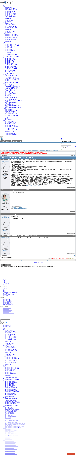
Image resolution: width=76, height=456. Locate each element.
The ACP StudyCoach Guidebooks (11, 26)
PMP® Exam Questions (9, 92)
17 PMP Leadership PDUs (9, 47)
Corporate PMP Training (9, 20)
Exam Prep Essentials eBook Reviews (11, 115)
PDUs (4, 43)
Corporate (4, 74)
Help (3, 289)
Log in (2, 323)
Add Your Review (8, 117)
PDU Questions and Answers (10, 131)
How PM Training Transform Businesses (12, 78)
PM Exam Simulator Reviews (10, 111)
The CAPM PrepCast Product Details (11, 37)
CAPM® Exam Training (7, 311)
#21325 (73, 235)
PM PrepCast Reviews (9, 109)
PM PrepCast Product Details (10, 8)
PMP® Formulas (8, 94)
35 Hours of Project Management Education (12, 86)
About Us (4, 279)
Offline (5, 173)
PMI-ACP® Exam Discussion (10, 125)
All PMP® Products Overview (10, 16)
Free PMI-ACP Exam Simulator (10, 66)
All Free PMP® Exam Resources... (11, 64)
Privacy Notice (5, 284)
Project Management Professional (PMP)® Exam (15, 150)
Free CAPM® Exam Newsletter (10, 71)
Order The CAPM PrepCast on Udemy (12, 35)
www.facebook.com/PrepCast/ (17, 207)
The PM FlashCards (8, 15)
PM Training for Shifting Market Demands (12, 79)
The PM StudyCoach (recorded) (10, 13)
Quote (73, 187)
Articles (4, 83)
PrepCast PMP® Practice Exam (8, 313)
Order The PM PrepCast (9, 7)
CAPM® (4, 33)
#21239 (73, 189)
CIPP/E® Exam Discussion (10, 133)
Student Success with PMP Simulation (11, 82)
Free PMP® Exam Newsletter (10, 62)
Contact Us (5, 288)
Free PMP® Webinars (9, 63)
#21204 (73, 159)
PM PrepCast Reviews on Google (11, 110)
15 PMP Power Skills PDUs (10, 46)
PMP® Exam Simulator (7, 308)
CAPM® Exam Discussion (9, 128)
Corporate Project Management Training (10, 292)
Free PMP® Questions (7, 300)
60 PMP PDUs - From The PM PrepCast (12, 44)
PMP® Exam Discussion (9, 121)
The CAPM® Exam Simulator (10, 39)
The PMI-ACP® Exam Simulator (11, 27)
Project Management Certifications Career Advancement (15, 424)
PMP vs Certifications (9, 104)
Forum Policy (14, 141)
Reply (71, 187)
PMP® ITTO (7, 91)
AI (3, 55)
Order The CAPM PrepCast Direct (11, 34)
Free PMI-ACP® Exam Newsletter (11, 67)
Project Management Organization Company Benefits (14, 426)
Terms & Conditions (6, 283)
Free (4, 57)
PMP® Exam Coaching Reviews (11, 113)
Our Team (4, 280)
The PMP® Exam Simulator (10, 11)
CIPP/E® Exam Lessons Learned (11, 134)
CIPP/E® (4, 42)
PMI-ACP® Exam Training (7, 310)
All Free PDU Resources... (9, 73)
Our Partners (5, 282)
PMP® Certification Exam (9, 89)
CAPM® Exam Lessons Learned (11, 129)
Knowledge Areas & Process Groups (11, 87)
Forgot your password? (7, 325)
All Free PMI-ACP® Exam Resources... (12, 68)
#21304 (73, 214)
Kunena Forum (40, 262)
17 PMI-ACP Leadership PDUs (10, 50)
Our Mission (5, 281)
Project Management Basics (7, 303)
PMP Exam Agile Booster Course (11, 9)
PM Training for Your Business (10, 80)
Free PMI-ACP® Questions (7, 301)
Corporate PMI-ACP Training (10, 31)
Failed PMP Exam (8, 95)
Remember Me (64, 147)
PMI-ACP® (5, 22)
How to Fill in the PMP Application (11, 88)
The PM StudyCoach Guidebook (11, 14)
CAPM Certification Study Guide (11, 99)
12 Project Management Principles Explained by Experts (15, 423)
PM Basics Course (8, 18)
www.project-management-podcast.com (20, 208)
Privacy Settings (5, 295)
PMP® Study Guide (8, 84)
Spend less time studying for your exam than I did (48, 150)
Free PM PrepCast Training (10, 58)
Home (4, 5)
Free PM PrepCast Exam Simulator (11, 59)
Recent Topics (8, 141)
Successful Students (8, 119)
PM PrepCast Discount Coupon (8, 294)
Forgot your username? (71, 146)
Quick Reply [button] (68, 187)
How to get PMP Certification (10, 90)
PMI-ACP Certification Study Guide (11, 97)
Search (20, 141)
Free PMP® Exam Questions (10, 123)
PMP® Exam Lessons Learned (10, 122)
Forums (2, 141)
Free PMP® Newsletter (7, 299)
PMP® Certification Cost (9, 85)
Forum (4, 120)
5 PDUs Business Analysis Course (11, 54)
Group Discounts (8, 21)
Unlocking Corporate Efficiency (10, 77)
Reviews (4, 108)
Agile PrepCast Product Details (10, 24)
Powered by (35, 262)
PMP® (4, 6)
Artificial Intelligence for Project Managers (12, 56)
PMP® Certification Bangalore (10, 93)
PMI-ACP (34, 266)
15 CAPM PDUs (8, 52)
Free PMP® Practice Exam (9, 60)
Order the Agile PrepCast (9, 23)
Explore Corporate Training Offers (11, 75)
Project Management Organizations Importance (13, 107)
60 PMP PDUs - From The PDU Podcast (12, 45)
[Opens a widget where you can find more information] (71, 454)
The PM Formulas (8, 12)
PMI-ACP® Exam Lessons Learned (11, 126)
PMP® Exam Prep (6, 312)
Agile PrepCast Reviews (9, 112)
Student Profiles (7, 118)
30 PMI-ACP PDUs (8, 49)
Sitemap (4, 291)
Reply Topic (4, 155)
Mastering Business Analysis (8, 304)
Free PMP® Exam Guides (9, 61)
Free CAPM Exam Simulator (10, 70)
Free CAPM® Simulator (7, 302)
